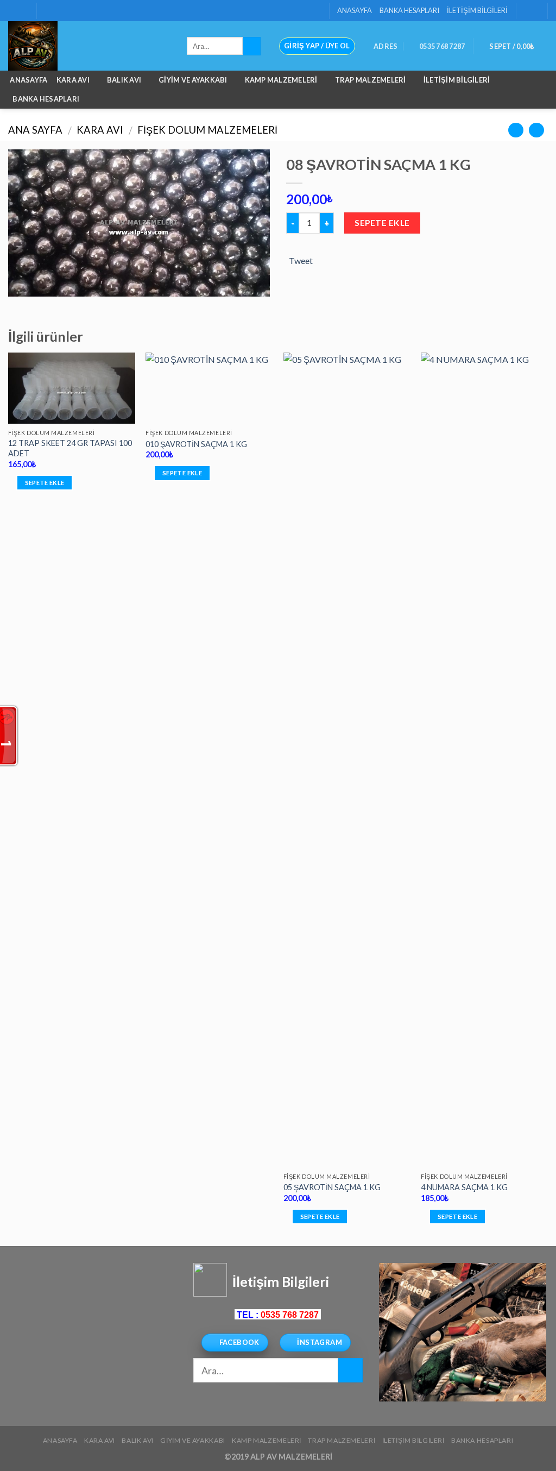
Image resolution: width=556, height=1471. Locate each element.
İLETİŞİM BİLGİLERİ (477, 10)
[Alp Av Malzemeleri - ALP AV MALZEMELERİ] (89, 46)
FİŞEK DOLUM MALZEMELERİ (207, 130)
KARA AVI (73, 80)
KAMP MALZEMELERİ (281, 80)
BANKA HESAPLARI (409, 10)
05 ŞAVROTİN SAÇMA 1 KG (332, 1187)
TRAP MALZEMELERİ (370, 80)
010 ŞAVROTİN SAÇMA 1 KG (196, 444)
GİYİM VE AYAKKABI (193, 80)
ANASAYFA (354, 10)
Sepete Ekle (382, 223)
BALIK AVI (124, 80)
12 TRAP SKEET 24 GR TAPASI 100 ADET (70, 448)
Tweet (301, 260)
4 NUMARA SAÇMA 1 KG (464, 1187)
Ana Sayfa (35, 130)
